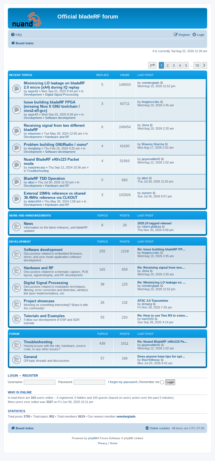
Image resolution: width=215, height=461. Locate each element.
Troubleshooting (38, 170)
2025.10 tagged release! (154, 223)
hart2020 (148, 319)
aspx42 (33, 91)
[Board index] (33, 18)
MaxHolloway (151, 359)
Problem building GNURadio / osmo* (56, 144)
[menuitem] (16, 34)
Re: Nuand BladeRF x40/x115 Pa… (162, 341)
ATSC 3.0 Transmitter (152, 300)
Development (33, 94)
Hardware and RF (57, 137)
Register (30, 375)
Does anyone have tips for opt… (161, 356)
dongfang (34, 148)
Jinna (145, 125)
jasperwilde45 (151, 159)
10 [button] (197, 65)
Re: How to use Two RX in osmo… (162, 315)
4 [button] (180, 65)
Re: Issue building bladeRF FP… (161, 249)
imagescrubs (150, 101)
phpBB (92, 438)
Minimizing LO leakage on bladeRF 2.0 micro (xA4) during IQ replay (54, 85)
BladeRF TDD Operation (44, 178)
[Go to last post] (162, 82)
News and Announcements (30, 215)
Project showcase (39, 301)
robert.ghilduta (151, 226)
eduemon (34, 133)
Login (13, 375)
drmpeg (147, 304)
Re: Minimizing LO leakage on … (161, 282)
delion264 (34, 201)
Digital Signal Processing (61, 94)
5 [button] (186, 65)
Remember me (149, 382)
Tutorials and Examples (44, 316)
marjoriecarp (36, 167)
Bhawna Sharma (153, 144)
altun (31, 182)
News (28, 224)
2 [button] (168, 65)
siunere (147, 193)
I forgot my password (122, 382)
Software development (60, 117)
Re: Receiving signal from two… (161, 267)
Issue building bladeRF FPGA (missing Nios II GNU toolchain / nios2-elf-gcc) (52, 106)
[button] (152, 65)
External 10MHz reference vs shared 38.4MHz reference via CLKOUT (55, 195)
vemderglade (150, 82)
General (30, 357)
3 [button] (174, 65)
